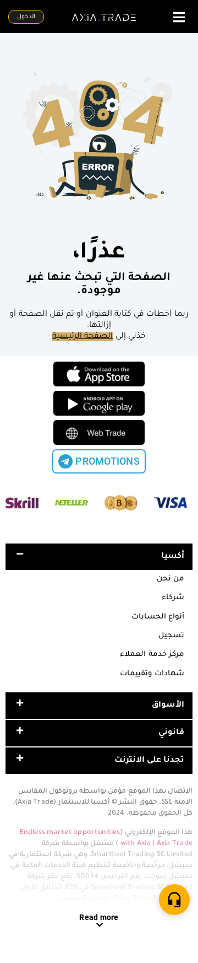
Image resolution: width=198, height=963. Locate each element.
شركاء (173, 598)
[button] (99, 557)
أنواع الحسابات (157, 617)
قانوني (171, 733)
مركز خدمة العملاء (152, 654)
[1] (174, 899)
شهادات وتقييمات (152, 674)
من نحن (170, 579)
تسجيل (171, 636)
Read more (98, 917)
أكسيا (172, 556)
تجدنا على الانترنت (149, 760)
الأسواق (168, 705)
